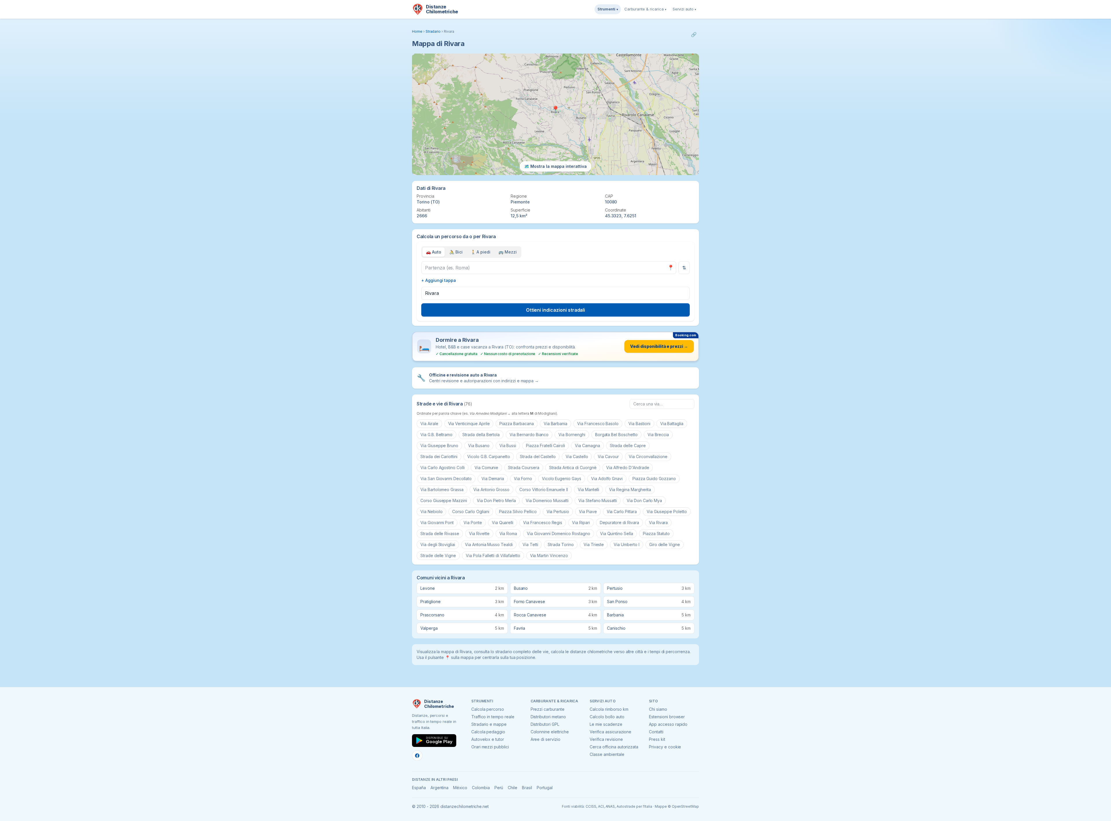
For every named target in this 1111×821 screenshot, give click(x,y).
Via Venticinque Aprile (469, 423)
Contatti (656, 731)
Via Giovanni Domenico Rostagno (558, 533)
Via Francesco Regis (542, 522)
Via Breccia (658, 434)
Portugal (545, 787)
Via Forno (523, 478)
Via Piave (588, 511)
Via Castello (577, 456)
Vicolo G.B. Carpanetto (488, 456)
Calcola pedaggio (488, 731)
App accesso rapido (668, 724)
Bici (456, 251)
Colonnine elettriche (550, 731)
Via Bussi (507, 445)
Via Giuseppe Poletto (667, 511)
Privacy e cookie (665, 746)
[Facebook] (417, 755)
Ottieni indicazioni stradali (555, 310)
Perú (498, 787)
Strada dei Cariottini (438, 456)
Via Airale (429, 423)
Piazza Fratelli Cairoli (545, 445)
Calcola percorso (487, 709)
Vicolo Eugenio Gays (561, 478)
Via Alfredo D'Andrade (627, 467)
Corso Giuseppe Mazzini (443, 500)
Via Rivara (658, 522)
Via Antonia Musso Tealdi (489, 544)
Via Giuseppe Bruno (439, 445)
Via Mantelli (588, 489)
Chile (512, 787)
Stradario (433, 31)
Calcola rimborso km (609, 709)
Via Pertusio (558, 511)
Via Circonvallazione (648, 456)
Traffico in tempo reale (492, 716)
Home (417, 31)
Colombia (481, 787)
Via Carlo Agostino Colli (442, 467)
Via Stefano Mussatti (597, 500)
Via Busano (479, 445)
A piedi (481, 251)
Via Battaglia (671, 423)
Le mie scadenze (606, 724)
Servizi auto (684, 9)
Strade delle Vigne (438, 555)
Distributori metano (548, 716)
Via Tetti (530, 544)
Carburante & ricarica (645, 9)
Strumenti (607, 9)
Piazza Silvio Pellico (518, 511)
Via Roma (508, 533)
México (460, 787)
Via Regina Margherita (630, 489)
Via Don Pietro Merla (496, 500)
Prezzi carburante (547, 709)
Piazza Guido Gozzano (654, 478)
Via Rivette (479, 533)
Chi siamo (658, 709)
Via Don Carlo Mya (644, 500)
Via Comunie (486, 467)
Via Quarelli (502, 522)
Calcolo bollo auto (607, 716)
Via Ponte (472, 522)
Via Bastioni (639, 423)
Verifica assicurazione (610, 731)
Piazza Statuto (656, 533)
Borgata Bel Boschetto (616, 434)
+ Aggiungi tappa (438, 280)
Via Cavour (608, 456)
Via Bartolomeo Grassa (441, 489)
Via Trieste (594, 544)
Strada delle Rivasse (439, 533)
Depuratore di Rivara (619, 522)
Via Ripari (581, 522)
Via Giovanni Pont (437, 522)
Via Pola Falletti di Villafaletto (493, 555)
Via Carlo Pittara (622, 511)
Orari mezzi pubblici (490, 746)
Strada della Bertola (481, 434)
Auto (433, 251)
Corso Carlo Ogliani (470, 511)
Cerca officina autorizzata (614, 746)
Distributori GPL (545, 724)
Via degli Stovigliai (437, 544)
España (419, 787)
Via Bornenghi (571, 434)
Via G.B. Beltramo (436, 434)
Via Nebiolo (431, 511)
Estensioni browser (667, 716)
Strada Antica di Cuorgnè (573, 467)
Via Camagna (587, 445)
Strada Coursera (523, 467)
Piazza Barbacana (516, 423)
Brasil (527, 787)
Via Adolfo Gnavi (607, 478)
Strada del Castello (538, 456)
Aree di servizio (545, 739)
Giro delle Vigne (664, 544)
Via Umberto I (626, 544)
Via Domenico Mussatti (547, 500)
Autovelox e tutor (487, 739)
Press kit (657, 739)
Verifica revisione (606, 739)
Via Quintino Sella (616, 533)
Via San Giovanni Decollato (446, 478)
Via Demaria (492, 478)
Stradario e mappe (489, 724)
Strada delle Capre (628, 445)
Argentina (440, 787)
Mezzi (508, 251)
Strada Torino (560, 544)
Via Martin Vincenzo (549, 555)
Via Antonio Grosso (491, 489)
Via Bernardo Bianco (529, 434)
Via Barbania (555, 423)
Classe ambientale (607, 754)
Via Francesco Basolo (598, 423)
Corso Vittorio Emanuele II (543, 489)
